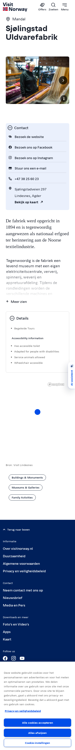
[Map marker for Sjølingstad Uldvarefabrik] (37, 412)
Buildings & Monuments (27, 477)
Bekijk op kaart (26, 202)
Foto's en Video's (16, 624)
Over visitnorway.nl (18, 548)
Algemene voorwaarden (21, 563)
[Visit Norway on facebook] (5, 658)
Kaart (7, 639)
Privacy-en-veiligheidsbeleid (23, 711)
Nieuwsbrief (12, 597)
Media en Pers (14, 605)
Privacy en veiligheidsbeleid (24, 571)
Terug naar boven (18, 529)
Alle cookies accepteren (37, 722)
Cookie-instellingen (37, 742)
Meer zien (19, 301)
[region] (37, 706)
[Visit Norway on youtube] (22, 658)
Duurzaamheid (14, 556)
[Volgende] (63, 80)
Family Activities (22, 497)
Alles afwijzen (37, 732)
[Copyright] (63, 98)
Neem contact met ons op (23, 590)
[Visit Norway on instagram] (13, 658)
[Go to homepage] (15, 7)
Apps (7, 631)
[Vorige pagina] (12, 80)
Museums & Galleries (25, 487)
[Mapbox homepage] (56, 384)
